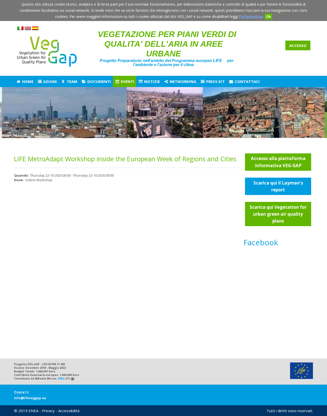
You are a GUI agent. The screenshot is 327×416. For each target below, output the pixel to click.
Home (27, 81)
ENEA (61, 378)
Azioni (49, 81)
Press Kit (215, 81)
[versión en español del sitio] (35, 29)
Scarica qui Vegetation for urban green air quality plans (278, 214)
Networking (182, 81)
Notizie (151, 81)
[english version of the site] (28, 29)
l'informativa (251, 16)
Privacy (48, 410)
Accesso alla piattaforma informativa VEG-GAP (278, 161)
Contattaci (246, 81)
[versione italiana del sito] (20, 29)
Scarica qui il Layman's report (278, 186)
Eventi (127, 81)
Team (71, 81)
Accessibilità (68, 410)
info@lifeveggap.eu (30, 398)
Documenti (98, 81)
